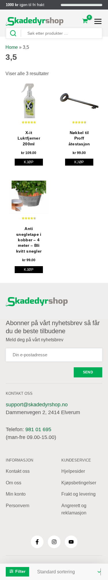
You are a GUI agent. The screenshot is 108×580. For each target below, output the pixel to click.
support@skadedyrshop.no (37, 404)
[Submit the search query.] (15, 33)
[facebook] (37, 541)
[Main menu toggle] (96, 21)
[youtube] (71, 541)
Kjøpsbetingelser (78, 482)
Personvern (17, 505)
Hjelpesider (73, 471)
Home (11, 47)
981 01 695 (38, 429)
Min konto (16, 494)
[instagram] (54, 541)
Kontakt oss (18, 471)
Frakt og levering (78, 494)
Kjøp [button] (29, 162)
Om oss (13, 482)
